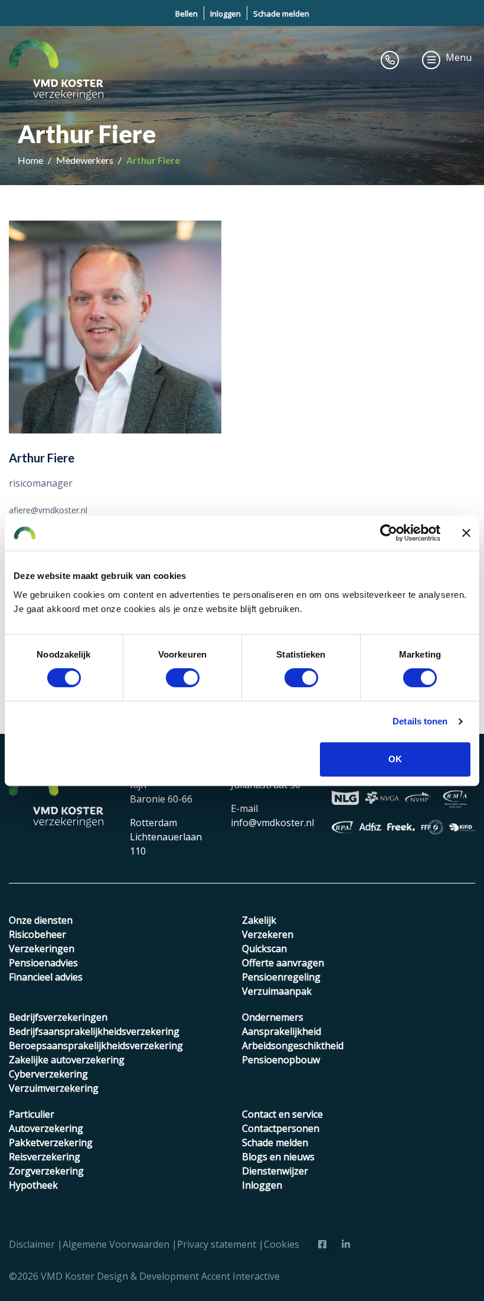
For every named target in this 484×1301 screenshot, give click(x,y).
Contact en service (282, 1114)
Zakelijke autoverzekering (67, 1059)
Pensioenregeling (281, 976)
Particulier (31, 1114)
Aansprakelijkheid (281, 1031)
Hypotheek (33, 1185)
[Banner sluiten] (466, 533)
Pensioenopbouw (281, 1059)
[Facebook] (322, 1244)
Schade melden (281, 13)
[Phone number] (390, 59)
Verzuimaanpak (277, 991)
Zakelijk (259, 920)
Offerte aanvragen (283, 962)
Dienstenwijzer (275, 1170)
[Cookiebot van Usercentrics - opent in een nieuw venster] (388, 533)
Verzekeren (267, 934)
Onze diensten (41, 920)
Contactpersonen (280, 1128)
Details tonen (420, 721)
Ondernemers (272, 1017)
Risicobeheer (37, 934)
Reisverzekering (44, 1156)
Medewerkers (85, 160)
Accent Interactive (240, 1276)
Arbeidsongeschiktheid (293, 1045)
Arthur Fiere (153, 160)
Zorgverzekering (46, 1170)
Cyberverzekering (48, 1073)
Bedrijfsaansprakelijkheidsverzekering (94, 1031)
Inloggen (225, 13)
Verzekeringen (41, 948)
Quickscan (264, 948)
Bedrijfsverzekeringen (58, 1017)
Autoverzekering (46, 1128)
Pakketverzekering (51, 1142)
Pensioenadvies (43, 962)
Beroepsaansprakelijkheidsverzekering (96, 1045)
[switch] (183, 677)
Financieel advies (46, 976)
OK (395, 759)
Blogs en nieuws (278, 1156)
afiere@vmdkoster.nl (48, 510)
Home (31, 160)
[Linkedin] (346, 1244)
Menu (459, 57)
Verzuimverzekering (54, 1088)
